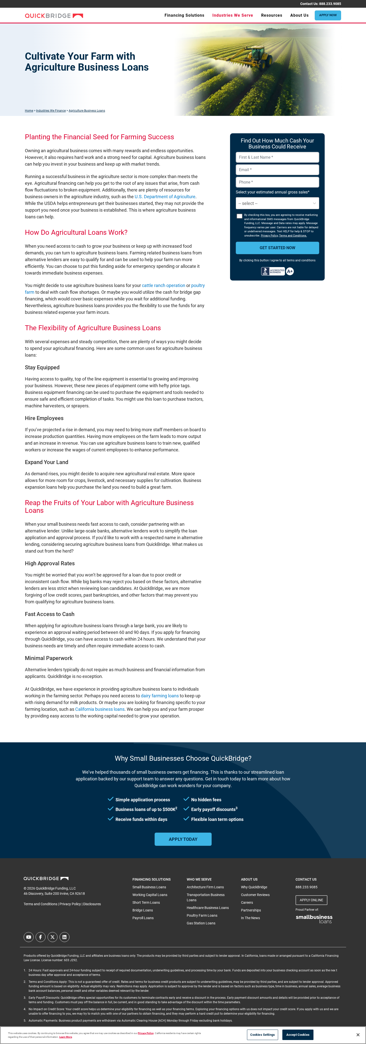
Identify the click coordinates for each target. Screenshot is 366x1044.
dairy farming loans (160, 695)
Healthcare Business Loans (208, 908)
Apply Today (183, 839)
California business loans (99, 709)
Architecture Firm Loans (205, 887)
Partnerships (251, 910)
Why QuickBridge (254, 887)
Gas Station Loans (201, 923)
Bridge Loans (142, 910)
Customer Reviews (255, 895)
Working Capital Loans (149, 895)
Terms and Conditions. (293, 235)
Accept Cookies (297, 1035)
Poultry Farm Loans (202, 915)
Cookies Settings (262, 1035)
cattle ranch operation (163, 285)
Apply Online (311, 900)
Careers (247, 902)
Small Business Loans (149, 887)
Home (29, 110)
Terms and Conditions (40, 904)
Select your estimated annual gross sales (272, 192)
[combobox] (239, 203)
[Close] (358, 1034)
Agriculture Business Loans (87, 110)
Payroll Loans (143, 918)
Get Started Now (277, 247)
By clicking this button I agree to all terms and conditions (277, 260)
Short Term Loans (146, 902)
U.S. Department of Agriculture (165, 196)
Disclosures (92, 904)
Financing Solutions (184, 15)
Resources (271, 15)
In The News (250, 918)
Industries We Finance (51, 110)
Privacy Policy (269, 235)
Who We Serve (199, 879)
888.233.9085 (330, 4)
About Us (299, 15)
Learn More (65, 1037)
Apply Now (328, 15)
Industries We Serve (232, 15)
